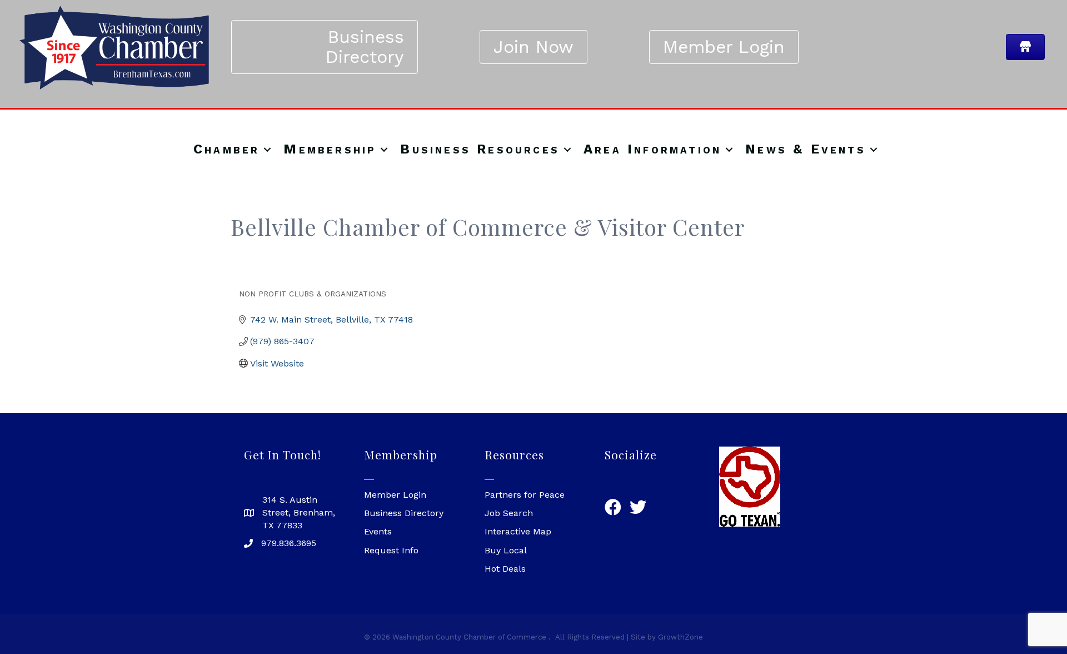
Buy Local (506, 550)
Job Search (509, 513)
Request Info (391, 550)
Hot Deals (505, 568)
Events (378, 531)
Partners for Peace (525, 494)
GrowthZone (680, 637)
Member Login (395, 494)
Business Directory (403, 513)
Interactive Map (518, 531)
